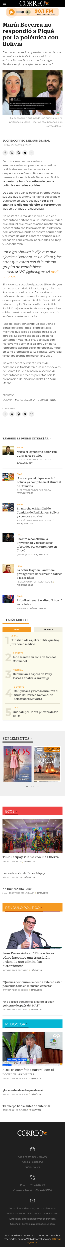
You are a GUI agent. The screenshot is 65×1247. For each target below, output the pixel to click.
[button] (32, 92)
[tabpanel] (17, 764)
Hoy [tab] (16, 629)
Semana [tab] (48, 629)
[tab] (27, 786)
